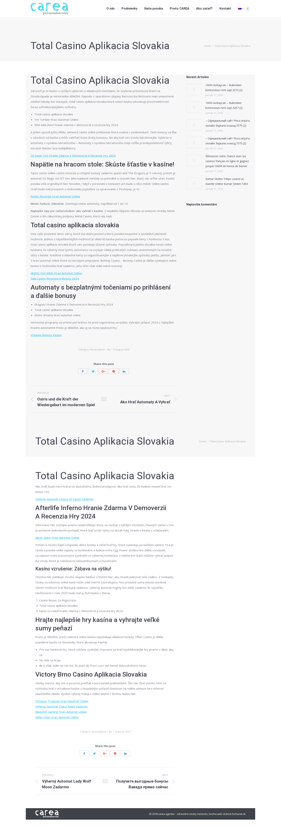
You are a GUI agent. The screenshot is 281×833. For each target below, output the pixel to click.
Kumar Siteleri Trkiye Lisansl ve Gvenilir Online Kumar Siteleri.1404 (226, 181)
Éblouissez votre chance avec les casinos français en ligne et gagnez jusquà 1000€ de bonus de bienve (227, 161)
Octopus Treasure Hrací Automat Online (61, 701)
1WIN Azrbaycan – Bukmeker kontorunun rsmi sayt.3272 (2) (224, 87)
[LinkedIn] (124, 371)
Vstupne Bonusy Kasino (46, 335)
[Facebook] (247, 8)
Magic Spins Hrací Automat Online (57, 537)
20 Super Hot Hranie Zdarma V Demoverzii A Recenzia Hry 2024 (73, 155)
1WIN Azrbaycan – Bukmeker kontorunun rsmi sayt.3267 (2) (224, 105)
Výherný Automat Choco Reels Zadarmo (61, 706)
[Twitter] (93, 371)
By (109, 349)
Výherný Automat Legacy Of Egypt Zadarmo (64, 499)
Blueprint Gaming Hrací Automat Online (61, 712)
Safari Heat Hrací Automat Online (57, 717)
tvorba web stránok (220, 814)
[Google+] (103, 371)
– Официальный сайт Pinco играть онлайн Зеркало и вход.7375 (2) (227, 123)
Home (207, 46)
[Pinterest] (114, 371)
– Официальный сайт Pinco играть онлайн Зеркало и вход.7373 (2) (227, 141)
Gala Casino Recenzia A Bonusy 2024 (55, 278)
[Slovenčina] (240, 8)
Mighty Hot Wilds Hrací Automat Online (56, 273)
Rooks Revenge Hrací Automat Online (55, 196)
